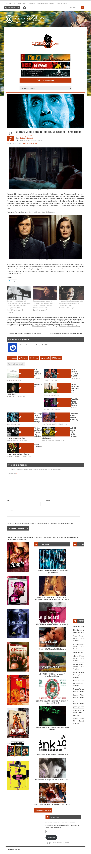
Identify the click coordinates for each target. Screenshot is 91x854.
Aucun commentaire (13, 143)
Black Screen (77, 630)
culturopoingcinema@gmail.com (69, 326)
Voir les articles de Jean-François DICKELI (35, 345)
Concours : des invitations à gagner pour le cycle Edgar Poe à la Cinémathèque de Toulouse (19, 303)
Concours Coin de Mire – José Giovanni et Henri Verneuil (25, 333)
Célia (75, 626)
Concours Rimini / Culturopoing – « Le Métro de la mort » (65, 333)
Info (24, 7)
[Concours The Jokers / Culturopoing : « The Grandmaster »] (45, 73)
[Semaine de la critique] (45, 19)
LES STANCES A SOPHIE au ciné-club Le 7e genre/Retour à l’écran (52, 675)
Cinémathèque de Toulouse (27, 140)
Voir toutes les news (43, 810)
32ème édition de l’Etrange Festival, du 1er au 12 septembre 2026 (52, 571)
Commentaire (12, 474)
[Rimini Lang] (18, 757)
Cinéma (22, 138)
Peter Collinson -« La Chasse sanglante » (75, 372)
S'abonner (51, 837)
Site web (10, 511)
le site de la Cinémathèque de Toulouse (40, 212)
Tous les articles (10, 3)
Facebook (13, 358)
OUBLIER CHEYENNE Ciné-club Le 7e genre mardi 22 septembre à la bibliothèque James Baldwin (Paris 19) (52, 598)
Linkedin (47, 358)
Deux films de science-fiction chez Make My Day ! (74, 417)
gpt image (76, 707)
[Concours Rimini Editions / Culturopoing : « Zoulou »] (45, 57)
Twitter (24, 358)
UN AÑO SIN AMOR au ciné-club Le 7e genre (52, 649)
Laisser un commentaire (29, 143)
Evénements (29, 138)
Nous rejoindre (13, 8)
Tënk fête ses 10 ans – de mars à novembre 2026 (52, 754)
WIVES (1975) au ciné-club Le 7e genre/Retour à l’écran (52, 804)
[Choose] (18, 572)
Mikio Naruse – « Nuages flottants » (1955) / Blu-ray (52, 779)
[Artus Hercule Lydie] (18, 737)
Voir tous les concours (45, 80)
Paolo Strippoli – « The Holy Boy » (37, 372)
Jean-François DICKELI (26, 136)
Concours (32, 3)
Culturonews (22, 3)
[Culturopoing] (45, 51)
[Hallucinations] (18, 638)
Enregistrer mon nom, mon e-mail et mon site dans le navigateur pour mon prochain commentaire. (40, 523)
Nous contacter (62, 3)
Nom (9, 500)
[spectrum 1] (18, 790)
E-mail (48, 500)
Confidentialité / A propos (45, 3)
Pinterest (57, 358)
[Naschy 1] (18, 704)
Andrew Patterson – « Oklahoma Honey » (75, 387)
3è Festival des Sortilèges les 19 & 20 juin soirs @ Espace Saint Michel (52, 702)
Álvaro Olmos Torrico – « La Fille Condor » (75, 402)
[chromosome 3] (18, 671)
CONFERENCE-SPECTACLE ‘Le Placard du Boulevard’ (52, 624)
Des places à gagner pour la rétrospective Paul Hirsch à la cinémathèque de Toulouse (43, 303)
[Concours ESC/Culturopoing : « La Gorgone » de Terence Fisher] (71, 293)
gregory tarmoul (78, 644)
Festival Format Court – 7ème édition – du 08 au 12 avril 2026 (52, 728)
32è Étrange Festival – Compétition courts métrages (38, 417)
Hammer (40, 140)
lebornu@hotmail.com (39, 326)
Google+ (35, 358)
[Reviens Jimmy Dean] (18, 605)
